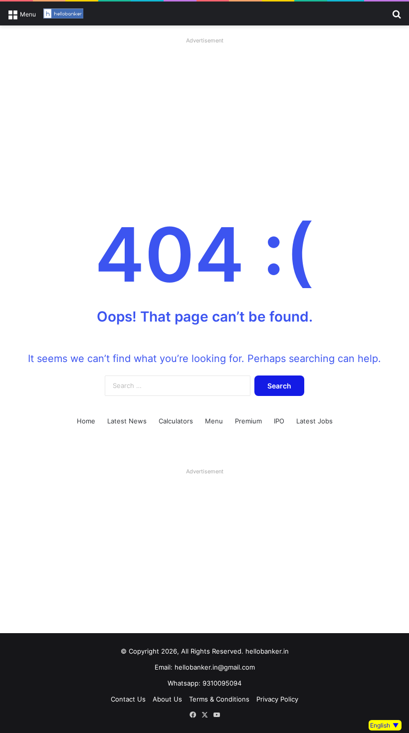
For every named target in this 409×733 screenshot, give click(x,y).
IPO (279, 421)
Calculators (176, 421)
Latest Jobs (314, 421)
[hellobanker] (63, 13)
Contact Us (128, 699)
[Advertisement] (204, 117)
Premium (248, 421)
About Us (167, 699)
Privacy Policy (277, 699)
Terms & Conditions (219, 699)
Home (86, 421)
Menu (214, 421)
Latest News (127, 421)
